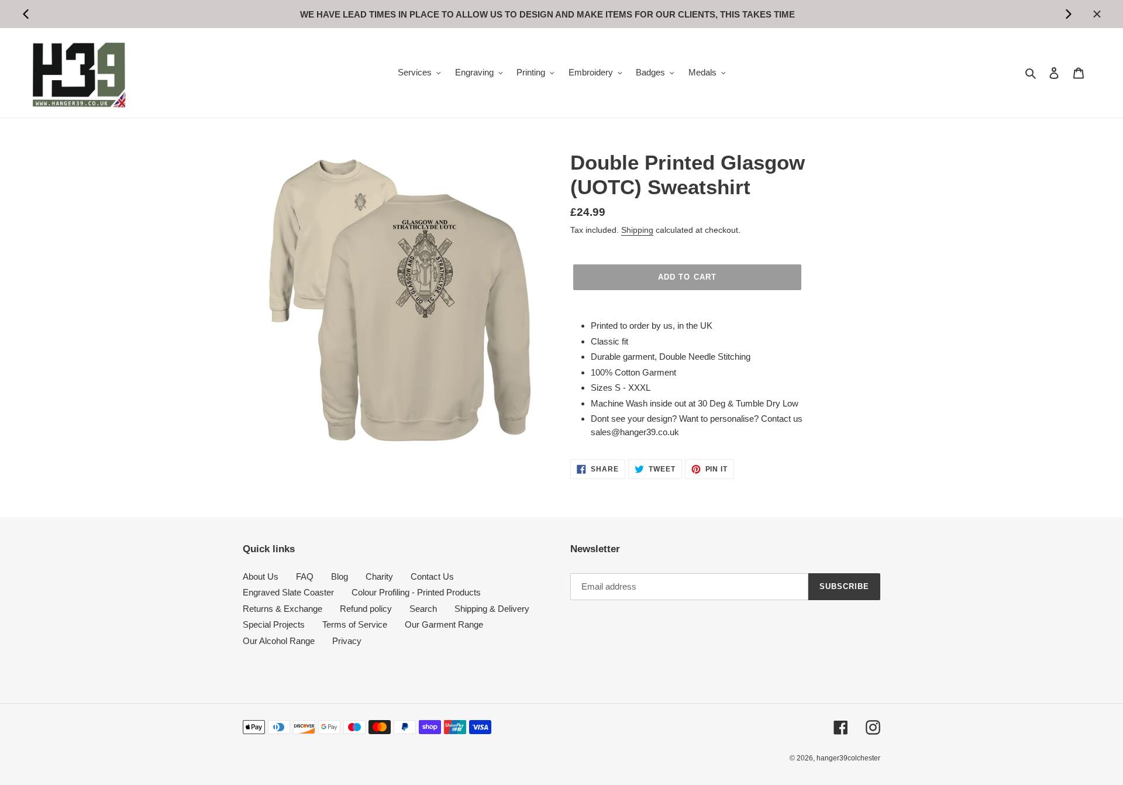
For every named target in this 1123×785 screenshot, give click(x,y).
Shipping (637, 230)
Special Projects (274, 624)
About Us (260, 576)
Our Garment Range (444, 624)
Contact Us (432, 576)
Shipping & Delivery (491, 609)
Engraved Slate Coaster (288, 592)
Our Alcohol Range (279, 641)
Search (423, 609)
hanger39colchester (848, 758)
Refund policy (366, 609)
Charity (379, 576)
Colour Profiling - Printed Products (416, 592)
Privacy (346, 641)
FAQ (305, 576)
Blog (339, 576)
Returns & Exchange (282, 609)
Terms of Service (354, 624)
